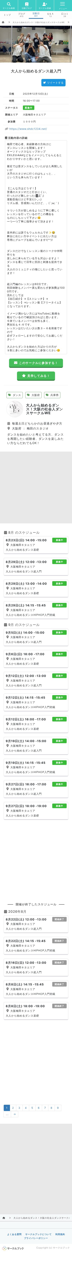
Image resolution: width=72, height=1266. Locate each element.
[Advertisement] (36, 487)
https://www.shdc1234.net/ (27, 128)
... (7, 1114)
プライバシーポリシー (36, 1238)
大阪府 (35, 395)
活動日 (36, 13)
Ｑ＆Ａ (50, 14)
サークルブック (61, 1247)
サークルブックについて (38, 1234)
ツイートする (55, 82)
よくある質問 (14, 1234)
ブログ (21, 14)
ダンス (16, 395)
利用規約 (60, 1234)
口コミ (64, 14)
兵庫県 (54, 395)
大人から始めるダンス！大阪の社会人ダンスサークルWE (39, 22)
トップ (7, 15)
